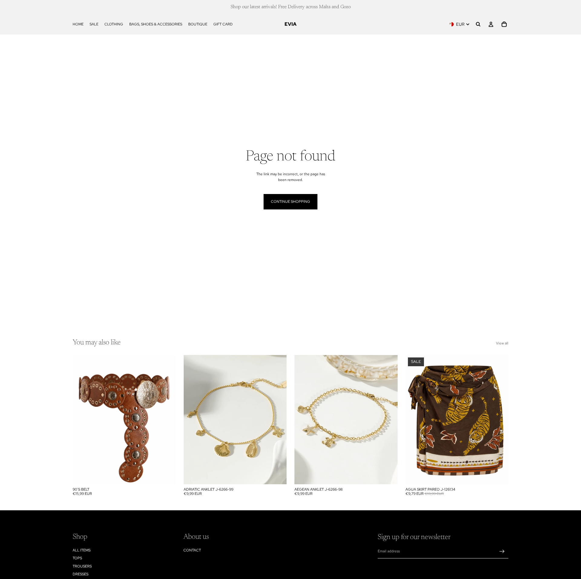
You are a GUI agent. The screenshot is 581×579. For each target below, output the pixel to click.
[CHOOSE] (166, 474)
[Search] (478, 24)
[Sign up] (502, 551)
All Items (81, 550)
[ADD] (277, 474)
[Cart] (504, 24)
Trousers (82, 566)
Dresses (80, 574)
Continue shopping (290, 201)
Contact (192, 550)
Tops (77, 558)
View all (502, 343)
